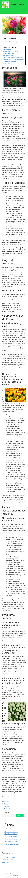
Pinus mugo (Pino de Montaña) (13, 839)
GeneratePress (14, 875)
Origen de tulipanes (9, 55)
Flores (6, 804)
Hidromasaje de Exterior (11, 836)
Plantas (6, 801)
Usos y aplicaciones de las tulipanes (14, 59)
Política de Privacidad (8, 857)
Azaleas (6, 806)
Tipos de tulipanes (9, 53)
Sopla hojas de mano (10, 841)
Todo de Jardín (17, 5)
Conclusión (7, 63)
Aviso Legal (5, 862)
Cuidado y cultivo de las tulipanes (13, 57)
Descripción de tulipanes (11, 51)
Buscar (6, 812)
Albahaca (7, 808)
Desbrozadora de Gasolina (12, 844)
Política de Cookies (8, 860)
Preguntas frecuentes (10, 61)
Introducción (7, 49)
